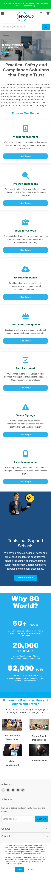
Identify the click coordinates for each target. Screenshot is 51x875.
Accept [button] (19, 869)
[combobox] (21, 27)
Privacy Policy (35, 853)
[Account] (41, 14)
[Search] (46, 27)
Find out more (25, 577)
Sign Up (41, 819)
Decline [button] (31, 869)
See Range (25, 156)
